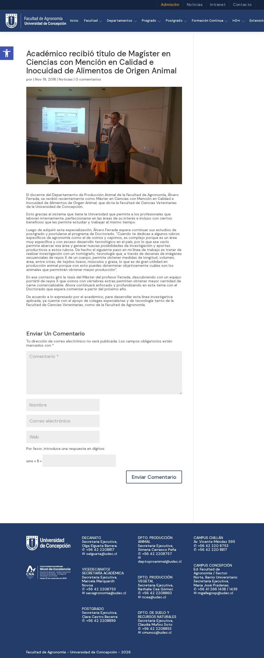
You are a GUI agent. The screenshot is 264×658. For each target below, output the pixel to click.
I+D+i (236, 21)
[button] (6, 53)
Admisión (170, 4)
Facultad (91, 21)
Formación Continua (207, 21)
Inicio (74, 21)
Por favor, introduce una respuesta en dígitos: (65, 448)
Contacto (242, 4)
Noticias (195, 4)
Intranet (218, 4)
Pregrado (149, 21)
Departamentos (120, 21)
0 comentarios (88, 79)
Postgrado (174, 21)
